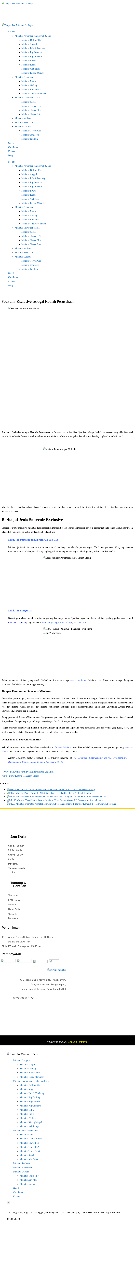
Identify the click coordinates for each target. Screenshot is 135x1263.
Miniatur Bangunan (24, 77)
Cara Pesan (13, 147)
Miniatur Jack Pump (29, 1126)
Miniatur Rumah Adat (31, 89)
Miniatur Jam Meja (30, 135)
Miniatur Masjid (28, 81)
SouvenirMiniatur (63, 747)
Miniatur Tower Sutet (31, 114)
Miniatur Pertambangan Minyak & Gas (33, 36)
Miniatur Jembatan (23, 118)
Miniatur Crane (28, 102)
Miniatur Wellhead (28, 1118)
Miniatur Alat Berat (30, 69)
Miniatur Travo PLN (31, 130)
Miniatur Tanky (27, 1114)
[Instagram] (60, 1012)
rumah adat (83, 622)
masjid (69, 622)
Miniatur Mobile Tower (31, 1138)
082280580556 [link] (13, 1219)
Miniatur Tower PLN (31, 110)
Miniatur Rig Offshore (31, 56)
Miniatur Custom (23, 126)
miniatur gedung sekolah (53, 622)
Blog (10, 155)
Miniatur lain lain (29, 139)
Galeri (11, 143)
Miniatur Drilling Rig (31, 40)
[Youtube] (64, 1012)
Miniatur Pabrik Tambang (33, 48)
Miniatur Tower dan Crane (27, 97)
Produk (11, 31)
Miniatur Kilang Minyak (32, 73)
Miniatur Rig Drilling (30, 1097)
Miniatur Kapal (28, 65)
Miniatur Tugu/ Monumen (33, 93)
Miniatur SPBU (28, 60)
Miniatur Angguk (29, 44)
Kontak (11, 151)
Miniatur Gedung (29, 85)
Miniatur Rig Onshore (31, 52)
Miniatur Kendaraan (24, 122)
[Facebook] (55, 1012)
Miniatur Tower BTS (31, 106)
